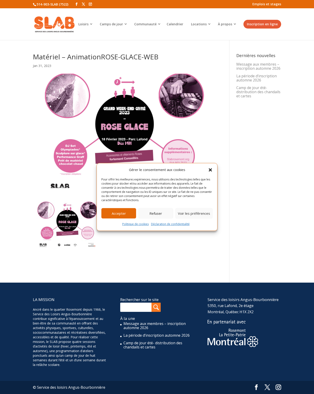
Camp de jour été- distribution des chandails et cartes (258, 91)
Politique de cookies (135, 224)
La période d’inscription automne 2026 (256, 78)
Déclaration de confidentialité (170, 224)
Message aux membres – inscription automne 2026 (258, 66)
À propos (225, 24)
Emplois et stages (266, 4)
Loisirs (83, 24)
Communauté (145, 24)
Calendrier (175, 24)
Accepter (119, 213)
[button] (210, 170)
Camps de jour (111, 24)
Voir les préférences (194, 213)
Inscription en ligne (262, 24)
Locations (199, 24)
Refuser (155, 213)
